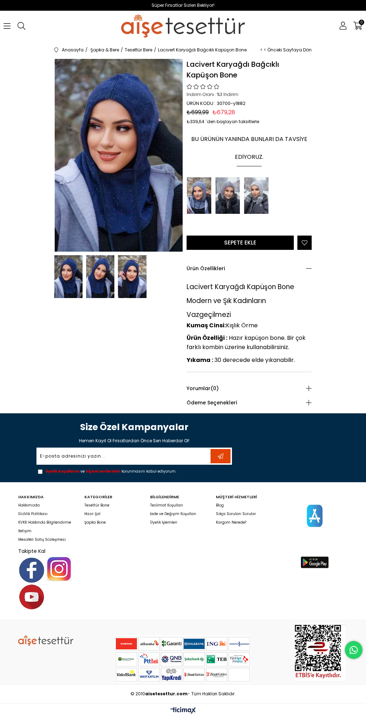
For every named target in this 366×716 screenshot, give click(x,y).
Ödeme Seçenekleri (212, 402)
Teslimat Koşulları (166, 505)
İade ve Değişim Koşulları (173, 513)
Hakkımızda (29, 505)
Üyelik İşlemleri (163, 522)
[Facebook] (31, 570)
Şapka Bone (95, 522)
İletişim (24, 531)
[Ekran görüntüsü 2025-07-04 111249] (320, 652)
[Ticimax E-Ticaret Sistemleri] (183, 711)
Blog (220, 505)
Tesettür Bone (96, 505)
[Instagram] (58, 569)
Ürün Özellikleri (206, 268)
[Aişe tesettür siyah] (45, 640)
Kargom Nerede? (231, 522)
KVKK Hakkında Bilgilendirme (44, 522)
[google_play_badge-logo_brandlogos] (315, 562)
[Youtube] (31, 597)
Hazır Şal (92, 513)
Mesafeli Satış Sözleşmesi (42, 539)
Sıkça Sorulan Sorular (236, 513)
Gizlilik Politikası (33, 513)
